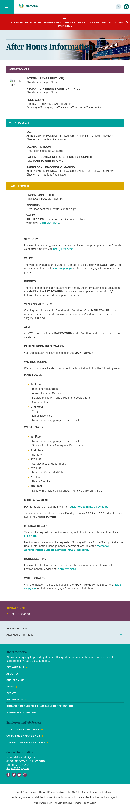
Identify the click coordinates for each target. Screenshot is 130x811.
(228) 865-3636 (48, 223)
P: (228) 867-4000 (17, 768)
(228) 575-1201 (66, 569)
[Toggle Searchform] (118, 6)
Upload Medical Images (103, 797)
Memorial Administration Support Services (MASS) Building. (66, 548)
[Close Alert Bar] (126, 21)
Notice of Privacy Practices (51, 792)
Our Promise (83, 797)
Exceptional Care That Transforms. (28, 6)
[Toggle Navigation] (7, 7)
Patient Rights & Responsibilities (27, 797)
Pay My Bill (73, 792)
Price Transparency (42, 802)
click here (30, 536)
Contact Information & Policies (96, 792)
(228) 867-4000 (20, 614)
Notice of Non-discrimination (59, 797)
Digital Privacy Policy (26, 792)
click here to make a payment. (89, 506)
